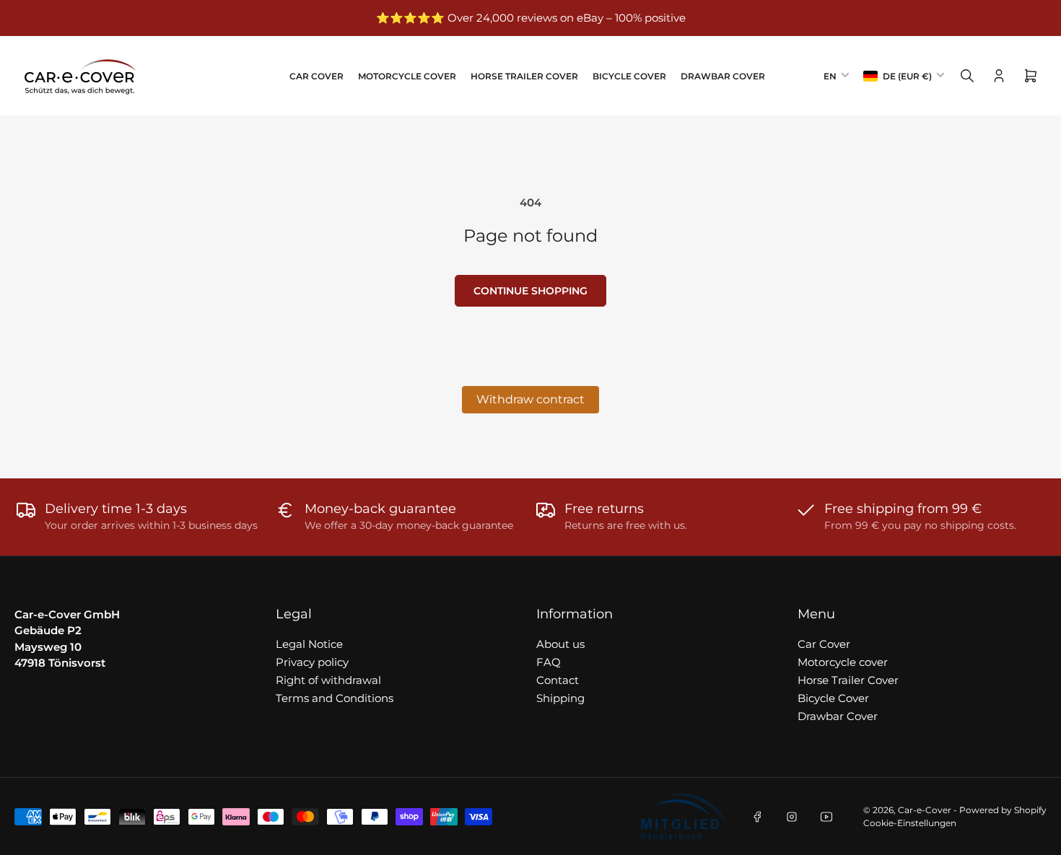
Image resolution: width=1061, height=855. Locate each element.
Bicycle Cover (629, 76)
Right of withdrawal (328, 680)
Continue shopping (530, 290)
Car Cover (316, 76)
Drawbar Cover (723, 76)
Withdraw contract (530, 399)
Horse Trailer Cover (524, 76)
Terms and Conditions (334, 698)
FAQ (548, 662)
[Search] (967, 76)
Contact (557, 680)
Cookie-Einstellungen (909, 822)
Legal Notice (309, 644)
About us (560, 644)
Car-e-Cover (924, 809)
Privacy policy (312, 662)
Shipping (560, 698)
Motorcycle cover (407, 76)
